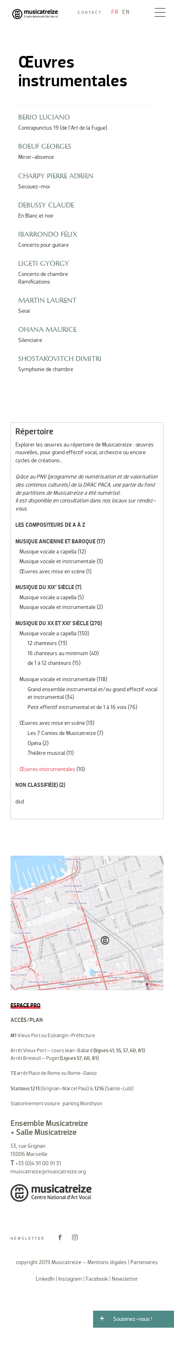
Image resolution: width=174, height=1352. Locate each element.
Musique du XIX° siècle (44, 587)
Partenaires (144, 1262)
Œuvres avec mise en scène (52, 571)
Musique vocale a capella (47, 551)
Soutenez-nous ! (132, 1319)
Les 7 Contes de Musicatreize (62, 733)
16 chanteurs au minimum (58, 653)
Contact (90, 12)
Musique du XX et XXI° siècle (52, 623)
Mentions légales (107, 1262)
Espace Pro (25, 1005)
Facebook (97, 1278)
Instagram (70, 1278)
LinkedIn (45, 1278)
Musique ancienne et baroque (55, 541)
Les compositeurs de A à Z (50, 524)
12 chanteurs (42, 643)
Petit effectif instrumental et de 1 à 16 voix (77, 707)
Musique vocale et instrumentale (57, 561)
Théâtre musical (46, 753)
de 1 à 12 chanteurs (49, 663)
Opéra (34, 743)
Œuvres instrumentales (47, 769)
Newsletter (28, 1238)
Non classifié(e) (36, 785)
